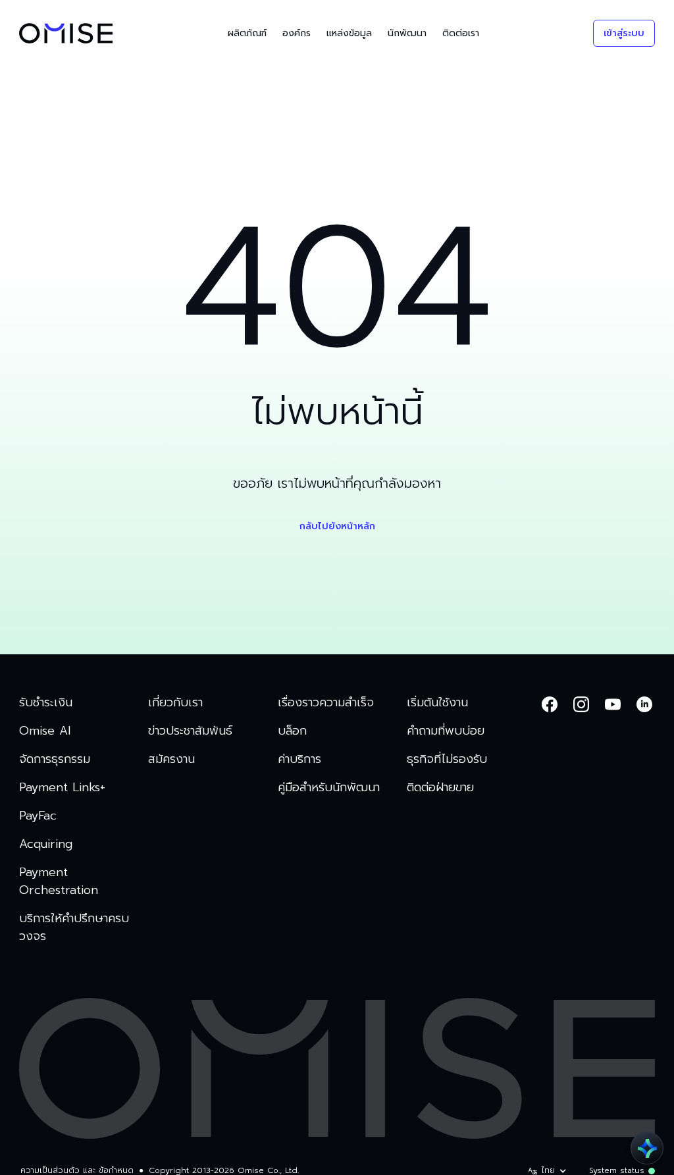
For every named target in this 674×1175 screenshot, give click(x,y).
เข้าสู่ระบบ (624, 33)
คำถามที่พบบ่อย (445, 731)
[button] (247, 33)
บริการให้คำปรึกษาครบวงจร (74, 927)
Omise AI (44, 731)
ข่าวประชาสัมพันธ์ (190, 731)
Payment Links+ (62, 787)
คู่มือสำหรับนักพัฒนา (329, 787)
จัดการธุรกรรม (54, 759)
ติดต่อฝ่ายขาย (440, 787)
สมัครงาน (171, 759)
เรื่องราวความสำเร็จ (326, 703)
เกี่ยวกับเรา (175, 703)
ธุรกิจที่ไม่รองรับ (447, 759)
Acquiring (45, 844)
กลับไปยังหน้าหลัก (337, 526)
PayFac (38, 816)
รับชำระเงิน (45, 703)
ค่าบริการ (299, 759)
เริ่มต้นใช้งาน (437, 703)
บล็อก (292, 731)
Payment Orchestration (58, 881)
